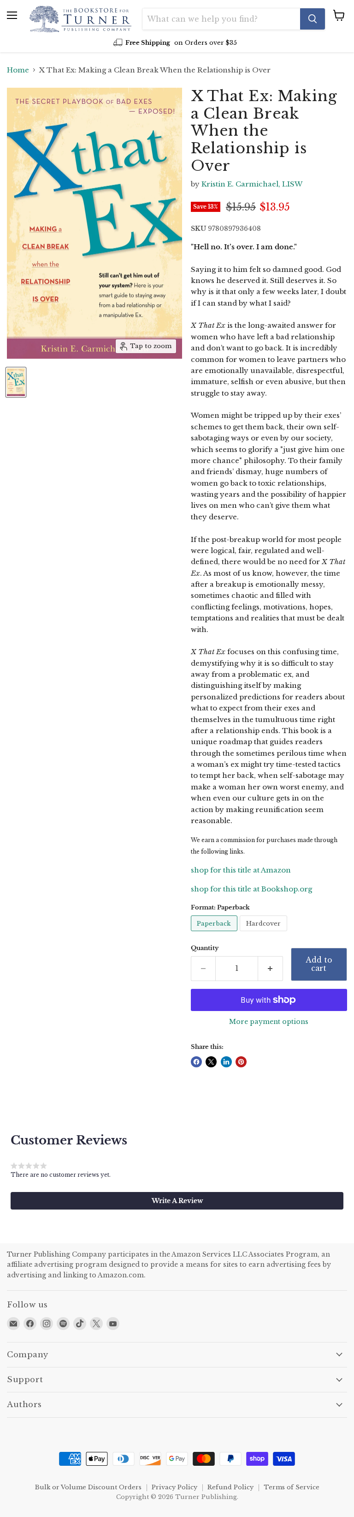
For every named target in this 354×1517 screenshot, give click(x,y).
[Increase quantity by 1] (270, 968)
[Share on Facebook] (196, 1061)
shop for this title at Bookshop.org (251, 889)
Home (18, 70)
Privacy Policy (174, 1487)
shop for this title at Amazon (241, 870)
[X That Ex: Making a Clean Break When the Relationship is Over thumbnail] (16, 382)
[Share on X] (211, 1061)
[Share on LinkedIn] (226, 1061)
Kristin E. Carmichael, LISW (251, 184)
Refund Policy (230, 1487)
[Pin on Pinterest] (241, 1061)
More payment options (268, 1021)
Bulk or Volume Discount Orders (88, 1487)
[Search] (312, 19)
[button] (177, 1201)
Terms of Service (291, 1487)
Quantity (204, 948)
